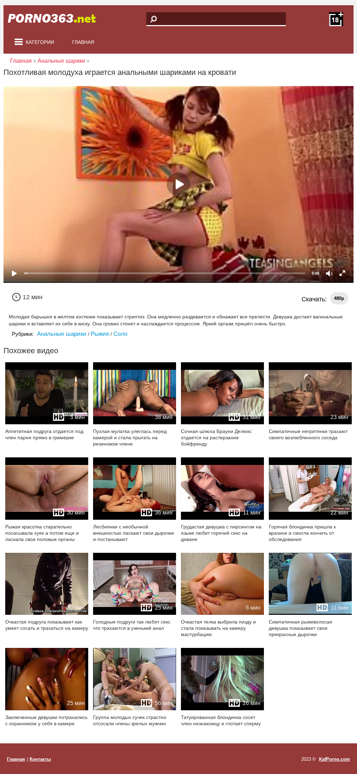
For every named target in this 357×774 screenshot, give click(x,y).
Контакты (40, 759)
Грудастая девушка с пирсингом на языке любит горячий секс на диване (221, 533)
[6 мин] (222, 613)
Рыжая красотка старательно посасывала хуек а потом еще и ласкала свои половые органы (42, 533)
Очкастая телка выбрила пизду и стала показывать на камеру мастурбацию (218, 628)
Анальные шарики (61, 334)
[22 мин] (310, 518)
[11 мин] (222, 518)
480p (339, 298)
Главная (83, 42)
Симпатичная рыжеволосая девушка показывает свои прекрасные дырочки (300, 628)
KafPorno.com (334, 759)
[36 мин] (134, 518)
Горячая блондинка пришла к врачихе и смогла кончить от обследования (302, 533)
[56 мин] (134, 708)
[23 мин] (310, 422)
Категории (40, 42)
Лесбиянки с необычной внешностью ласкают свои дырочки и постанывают (133, 533)
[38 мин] (134, 422)
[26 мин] (222, 708)
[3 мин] (46, 422)
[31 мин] (222, 422)
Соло (120, 334)
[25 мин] (134, 613)
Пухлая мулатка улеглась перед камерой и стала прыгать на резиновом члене (130, 437)
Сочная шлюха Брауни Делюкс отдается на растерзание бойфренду (216, 437)
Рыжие (100, 334)
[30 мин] (46, 518)
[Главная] (55, 19)
